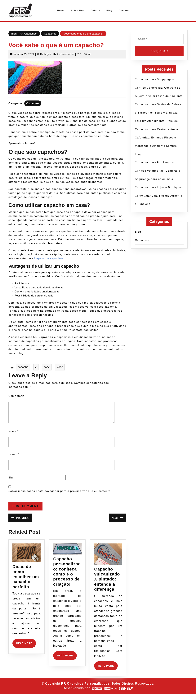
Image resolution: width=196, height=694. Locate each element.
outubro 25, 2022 (24, 54)
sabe (47, 367)
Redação (45, 54)
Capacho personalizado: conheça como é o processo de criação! (67, 572)
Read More (26, 645)
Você (60, 367)
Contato (124, 10)
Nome (13, 431)
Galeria (95, 10)
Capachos (50, 33)
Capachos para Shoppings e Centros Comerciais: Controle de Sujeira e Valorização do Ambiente (159, 87)
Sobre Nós (77, 10)
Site (11, 477)
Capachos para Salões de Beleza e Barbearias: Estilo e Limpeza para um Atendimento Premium (158, 112)
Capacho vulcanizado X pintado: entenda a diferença (107, 579)
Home (61, 10)
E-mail (13, 454)
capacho (23, 367)
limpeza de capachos (48, 258)
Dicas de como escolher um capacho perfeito (25, 576)
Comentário (17, 395)
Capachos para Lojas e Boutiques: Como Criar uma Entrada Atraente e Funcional (159, 195)
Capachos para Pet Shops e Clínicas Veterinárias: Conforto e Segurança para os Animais (157, 170)
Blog (109, 10)
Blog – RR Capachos (24, 33)
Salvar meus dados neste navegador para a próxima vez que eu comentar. (60, 490)
